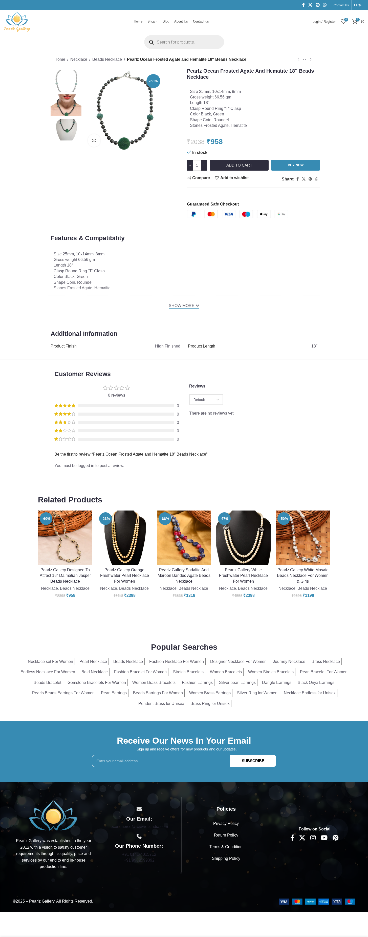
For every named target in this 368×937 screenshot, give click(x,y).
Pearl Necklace (93, 661)
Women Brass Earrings (210, 693)
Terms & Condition (226, 847)
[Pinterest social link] (317, 5)
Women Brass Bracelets (154, 682)
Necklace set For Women (50, 661)
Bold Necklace (94, 672)
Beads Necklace (107, 59)
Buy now (296, 165)
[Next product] (311, 60)
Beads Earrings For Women (158, 693)
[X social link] (310, 5)
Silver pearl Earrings (237, 682)
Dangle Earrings (276, 682)
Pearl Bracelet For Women (324, 672)
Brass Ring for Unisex (210, 703)
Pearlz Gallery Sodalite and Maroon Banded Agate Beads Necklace (184, 575)
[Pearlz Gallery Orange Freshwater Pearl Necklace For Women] (124, 538)
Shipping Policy (226, 858)
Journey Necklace (289, 661)
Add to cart (239, 165)
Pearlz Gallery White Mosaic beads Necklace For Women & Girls (303, 575)
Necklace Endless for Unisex (310, 693)
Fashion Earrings (197, 682)
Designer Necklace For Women (238, 661)
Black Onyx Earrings (316, 682)
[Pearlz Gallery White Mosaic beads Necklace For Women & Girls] (303, 538)
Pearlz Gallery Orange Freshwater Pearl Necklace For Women (124, 575)
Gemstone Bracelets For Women (97, 682)
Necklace (78, 59)
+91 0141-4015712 (139, 854)
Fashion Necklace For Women (176, 661)
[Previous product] (298, 60)
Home (59, 59)
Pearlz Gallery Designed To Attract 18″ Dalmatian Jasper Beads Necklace (65, 575)
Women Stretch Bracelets (271, 672)
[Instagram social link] (313, 838)
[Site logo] (17, 21)
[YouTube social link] (324, 838)
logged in (86, 465)
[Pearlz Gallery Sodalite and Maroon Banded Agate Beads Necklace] (184, 538)
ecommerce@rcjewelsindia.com (139, 826)
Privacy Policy (226, 823)
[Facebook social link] (303, 5)
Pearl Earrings (114, 693)
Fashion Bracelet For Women (140, 672)
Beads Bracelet (47, 682)
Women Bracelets (226, 672)
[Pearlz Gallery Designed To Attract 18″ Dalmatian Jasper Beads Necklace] (65, 538)
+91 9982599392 (139, 860)
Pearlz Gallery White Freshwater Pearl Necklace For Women (243, 575)
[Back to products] (304, 60)
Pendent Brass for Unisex (161, 703)
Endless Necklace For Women (47, 672)
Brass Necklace (326, 661)
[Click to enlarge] (94, 140)
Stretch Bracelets (188, 672)
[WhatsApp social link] (324, 5)
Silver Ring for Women (257, 693)
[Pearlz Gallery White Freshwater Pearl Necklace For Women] (243, 538)
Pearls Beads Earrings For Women (63, 693)
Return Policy (226, 835)
